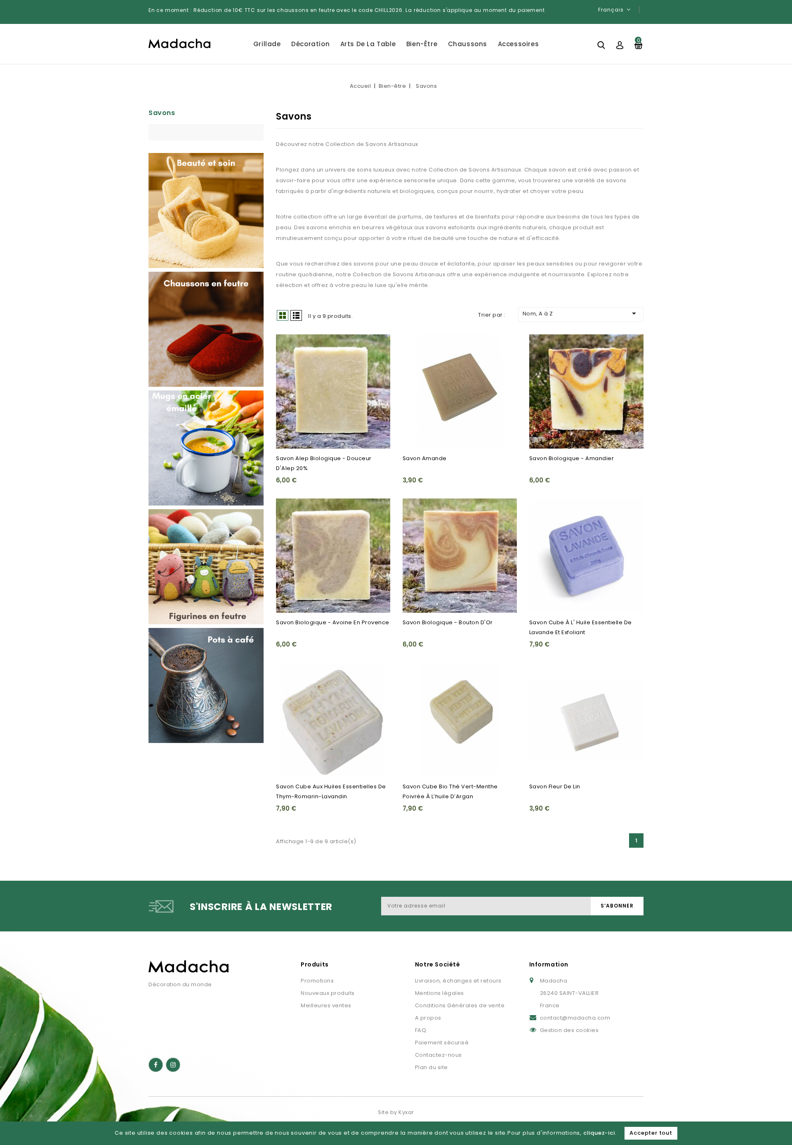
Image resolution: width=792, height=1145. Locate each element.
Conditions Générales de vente (460, 1005)
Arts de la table (368, 44)
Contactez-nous (438, 1055)
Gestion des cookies (569, 1030)
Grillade (267, 44)
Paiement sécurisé (442, 1042)
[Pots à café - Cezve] (206, 685)
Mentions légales (439, 993)
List (296, 315)
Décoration (310, 44)
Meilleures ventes (326, 1005)
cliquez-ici (599, 1133)
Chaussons (467, 44)
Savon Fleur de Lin (554, 786)
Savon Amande (425, 458)
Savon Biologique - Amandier (571, 458)
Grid (282, 315)
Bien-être (421, 44)
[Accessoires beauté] (206, 210)
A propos (428, 1018)
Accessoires (518, 44)
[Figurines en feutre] (206, 566)
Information (549, 964)
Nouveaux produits (328, 993)
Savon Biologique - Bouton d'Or (448, 622)
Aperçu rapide (287, 346)
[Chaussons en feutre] (206, 329)
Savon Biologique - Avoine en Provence (332, 622)
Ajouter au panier (287, 362)
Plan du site (431, 1067)
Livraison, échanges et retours (458, 981)
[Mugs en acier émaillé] (206, 447)
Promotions (317, 981)
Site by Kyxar (396, 1112)
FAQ (421, 1030)
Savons (161, 113)
